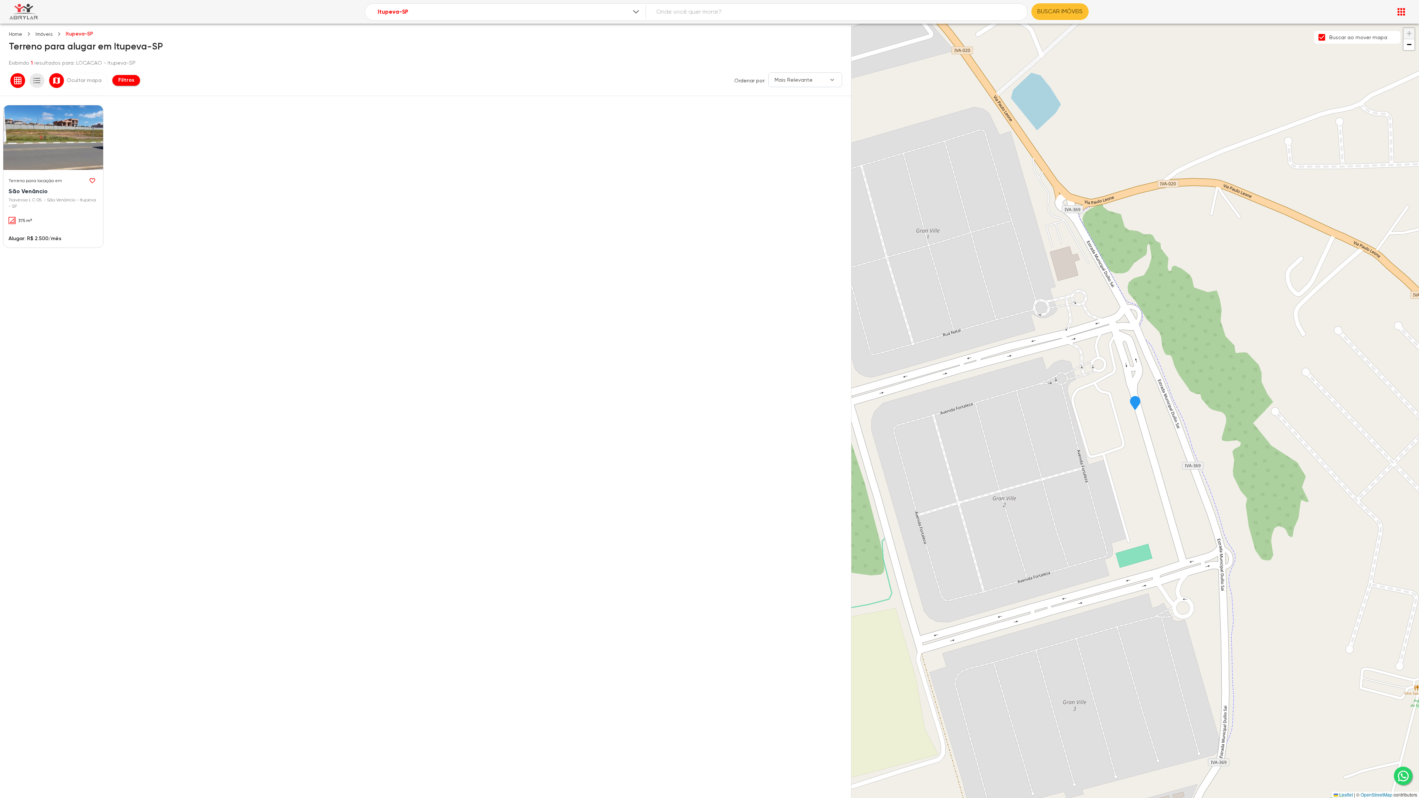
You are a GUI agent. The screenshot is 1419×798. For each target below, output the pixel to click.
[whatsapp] (1403, 776)
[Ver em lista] (37, 80)
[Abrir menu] (1401, 11)
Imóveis (43, 34)
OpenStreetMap (1376, 794)
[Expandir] (636, 12)
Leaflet (1345, 794)
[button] (1135, 403)
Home (15, 34)
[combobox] (509, 12)
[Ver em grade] (17, 80)
